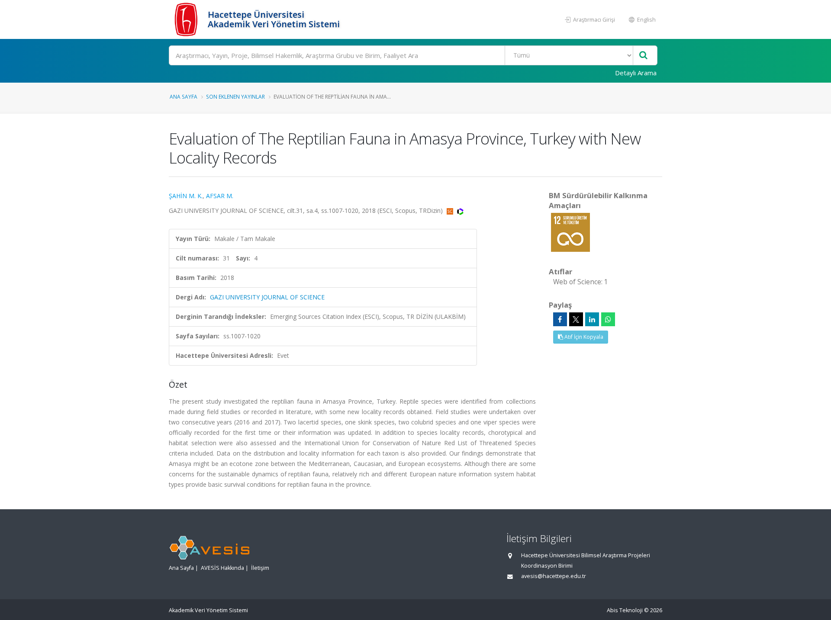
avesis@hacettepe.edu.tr (553, 576)
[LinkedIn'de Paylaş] (592, 319)
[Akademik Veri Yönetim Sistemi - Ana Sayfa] (187, 19)
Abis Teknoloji (625, 610)
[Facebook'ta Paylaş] (560, 319)
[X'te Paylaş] (576, 319)
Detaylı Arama (636, 72)
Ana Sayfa (183, 96)
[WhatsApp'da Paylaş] (608, 319)
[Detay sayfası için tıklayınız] (570, 232)
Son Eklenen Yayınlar (235, 96)
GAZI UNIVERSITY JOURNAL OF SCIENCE (267, 297)
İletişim (260, 568)
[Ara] (643, 55)
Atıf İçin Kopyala (583, 337)
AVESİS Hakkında (222, 568)
